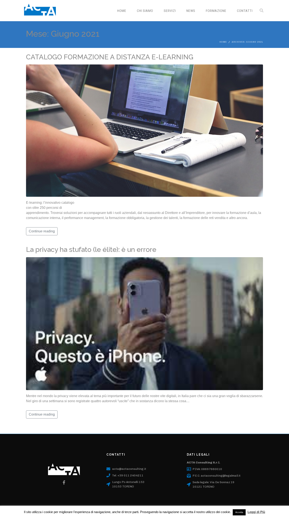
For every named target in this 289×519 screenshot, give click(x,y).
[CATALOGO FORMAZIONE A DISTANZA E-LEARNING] (144, 130)
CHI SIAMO (145, 11)
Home (121, 11)
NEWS (190, 11)
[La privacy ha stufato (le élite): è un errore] (144, 323)
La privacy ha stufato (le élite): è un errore (91, 249)
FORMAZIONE (216, 11)
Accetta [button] (239, 512)
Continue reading (42, 231)
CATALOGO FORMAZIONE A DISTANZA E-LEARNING (109, 57)
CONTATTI (245, 11)
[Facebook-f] (64, 482)
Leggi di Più (256, 512)
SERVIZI (170, 11)
